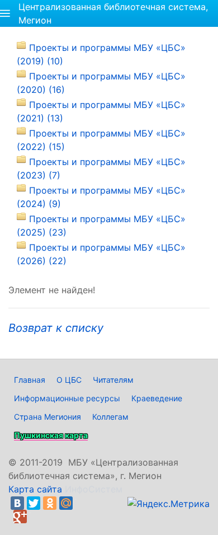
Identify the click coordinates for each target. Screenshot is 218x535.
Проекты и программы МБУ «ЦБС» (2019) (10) (101, 54)
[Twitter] (33, 503)
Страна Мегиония (47, 416)
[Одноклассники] (49, 503)
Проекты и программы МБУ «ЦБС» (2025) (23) (101, 225)
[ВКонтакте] (17, 503)
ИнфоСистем (93, 489)
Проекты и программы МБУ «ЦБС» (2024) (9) (101, 197)
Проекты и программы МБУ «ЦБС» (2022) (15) (101, 140)
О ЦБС (69, 379)
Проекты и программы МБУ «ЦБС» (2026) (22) (101, 254)
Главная (29, 379)
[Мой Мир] (66, 503)
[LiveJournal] (82, 503)
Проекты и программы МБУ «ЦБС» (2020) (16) (101, 83)
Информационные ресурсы (67, 398)
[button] (5, 13)
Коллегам (110, 416)
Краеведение (156, 398)
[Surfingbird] (36, 516)
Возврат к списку (55, 328)
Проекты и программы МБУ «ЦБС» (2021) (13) (101, 111)
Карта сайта (35, 489)
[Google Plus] (20, 516)
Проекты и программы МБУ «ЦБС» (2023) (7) (101, 168)
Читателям (113, 379)
